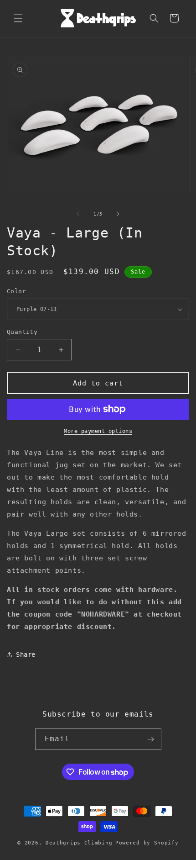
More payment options (98, 431)
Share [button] (26, 654)
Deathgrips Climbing (79, 843)
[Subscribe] (151, 739)
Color (16, 291)
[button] (18, 18)
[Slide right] (118, 214)
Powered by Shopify (147, 843)
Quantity (22, 331)
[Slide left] (78, 214)
